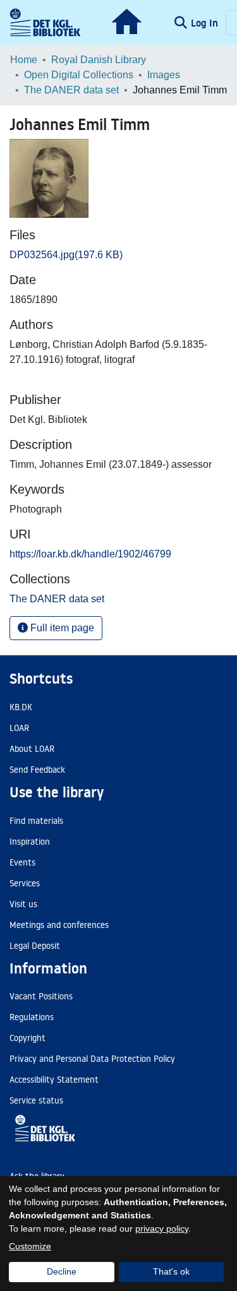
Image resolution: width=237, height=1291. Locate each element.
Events (22, 862)
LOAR (19, 728)
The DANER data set (71, 90)
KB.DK (20, 707)
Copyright (27, 1038)
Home (23, 59)
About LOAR (31, 748)
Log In (206, 23)
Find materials (36, 820)
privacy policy (161, 1228)
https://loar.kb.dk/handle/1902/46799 (90, 554)
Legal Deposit (34, 945)
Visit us (23, 904)
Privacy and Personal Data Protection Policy (92, 1058)
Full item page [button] (61, 627)
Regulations (31, 1017)
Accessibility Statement (54, 1079)
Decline (61, 1271)
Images (163, 74)
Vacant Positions (41, 996)
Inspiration (29, 841)
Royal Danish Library (98, 59)
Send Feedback (37, 769)
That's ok (171, 1271)
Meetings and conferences (59, 925)
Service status (36, 1100)
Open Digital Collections (78, 74)
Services (24, 883)
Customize (30, 1246)
